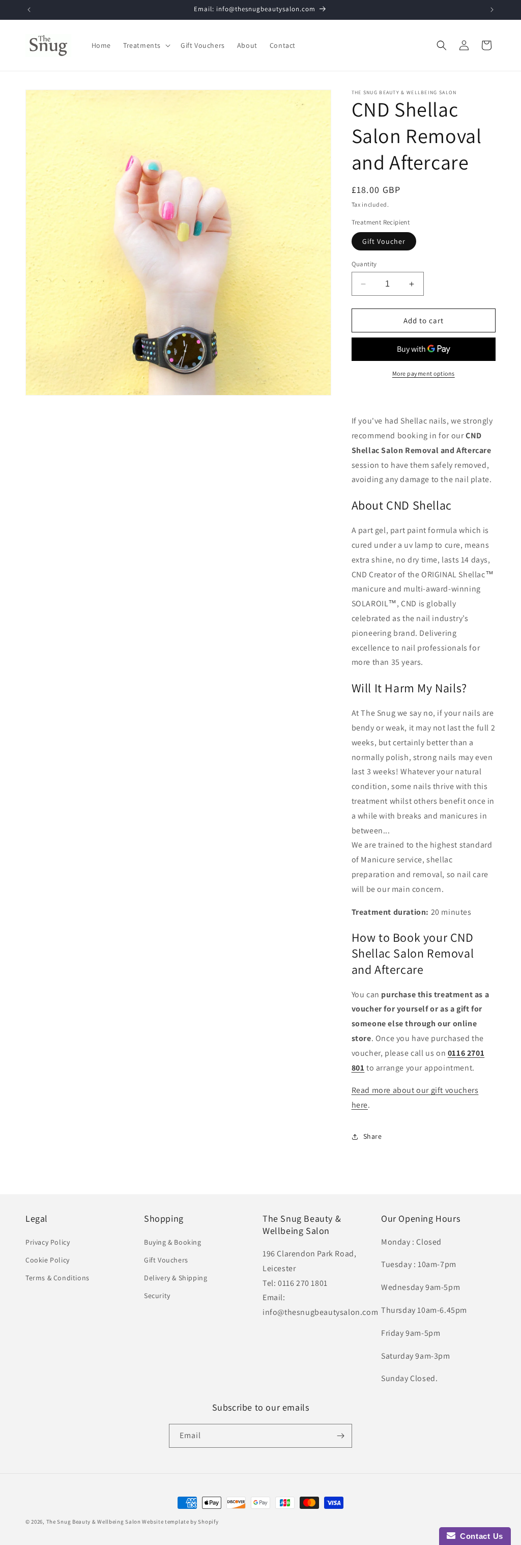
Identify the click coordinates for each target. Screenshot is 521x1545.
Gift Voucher (384, 241)
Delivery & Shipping (175, 1277)
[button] (146, 45)
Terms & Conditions (57, 1277)
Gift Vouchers (166, 1260)
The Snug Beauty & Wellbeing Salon (93, 1521)
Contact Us (479, 1536)
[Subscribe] (340, 1436)
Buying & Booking (172, 1242)
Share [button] (372, 1136)
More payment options (423, 373)
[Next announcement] (492, 9)
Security (157, 1295)
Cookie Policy (47, 1260)
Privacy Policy (47, 1242)
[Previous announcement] (29, 9)
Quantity (364, 264)
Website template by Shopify (180, 1521)
